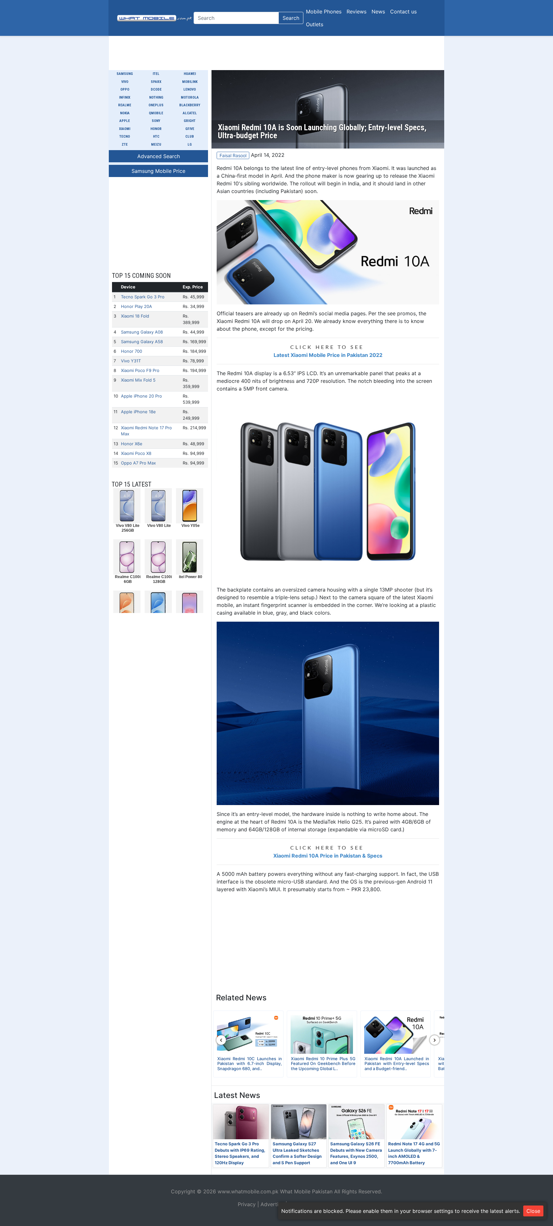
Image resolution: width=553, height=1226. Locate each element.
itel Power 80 (190, 577)
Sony (156, 121)
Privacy (247, 1204)
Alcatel (190, 113)
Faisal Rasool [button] (233, 155)
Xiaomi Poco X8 (136, 453)
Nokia (125, 113)
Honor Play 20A (136, 306)
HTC (156, 136)
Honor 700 (131, 351)
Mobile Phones (323, 11)
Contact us (403, 11)
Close (533, 1211)
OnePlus (156, 105)
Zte (125, 144)
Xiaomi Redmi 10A (238, 321)
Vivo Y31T (131, 360)
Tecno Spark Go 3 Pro (142, 296)
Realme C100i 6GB (127, 579)
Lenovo (189, 89)
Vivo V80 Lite (159, 525)
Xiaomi (124, 129)
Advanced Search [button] (158, 156)
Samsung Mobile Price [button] (158, 171)
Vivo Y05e (190, 525)
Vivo (124, 82)
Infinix (124, 97)
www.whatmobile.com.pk (248, 1191)
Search (291, 18)
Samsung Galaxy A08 (142, 332)
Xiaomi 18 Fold (135, 316)
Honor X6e (131, 443)
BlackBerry (189, 105)
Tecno (124, 136)
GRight (190, 121)
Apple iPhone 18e (138, 411)
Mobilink (189, 82)
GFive (189, 129)
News (378, 11)
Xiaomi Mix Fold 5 (138, 380)
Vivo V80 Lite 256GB (128, 528)
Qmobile (156, 113)
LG (190, 144)
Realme (124, 105)
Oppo (124, 89)
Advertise (272, 1204)
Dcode (156, 89)
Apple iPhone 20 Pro (141, 396)
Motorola (190, 97)
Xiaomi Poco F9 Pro (140, 370)
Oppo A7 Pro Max (138, 462)
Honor (156, 129)
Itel (156, 74)
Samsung (124, 74)
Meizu (156, 144)
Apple (124, 121)
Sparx (156, 82)
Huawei (190, 74)
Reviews (356, 11)
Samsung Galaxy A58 (142, 341)
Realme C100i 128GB (159, 579)
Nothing (156, 97)
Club (189, 136)
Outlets (314, 24)
